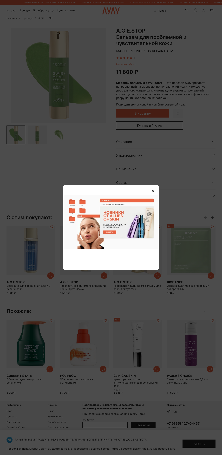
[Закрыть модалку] (152, 191)
